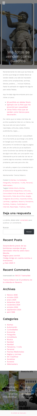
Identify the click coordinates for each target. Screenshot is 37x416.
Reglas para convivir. (11, 256)
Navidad (10, 342)
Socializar (11, 359)
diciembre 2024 (13, 302)
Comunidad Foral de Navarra (14, 193)
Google (28, 196)
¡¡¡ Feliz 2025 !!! (9, 263)
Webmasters (7, 185)
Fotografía (7, 183)
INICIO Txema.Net (22, 276)
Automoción (12, 327)
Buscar (6, 227)
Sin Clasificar (12, 357)
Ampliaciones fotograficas (13, 191)
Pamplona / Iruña (18, 183)
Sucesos (10, 362)
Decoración (7, 196)
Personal (29, 183)
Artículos (26, 191)
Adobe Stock (13, 188)
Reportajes (14, 207)
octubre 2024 (12, 307)
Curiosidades (22, 180)
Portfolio (6, 204)
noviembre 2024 (13, 305)
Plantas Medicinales (15, 352)
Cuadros (29, 193)
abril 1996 (11, 312)
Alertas (13, 180)
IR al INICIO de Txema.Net (18, 413)
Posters (13, 204)
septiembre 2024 (14, 310)
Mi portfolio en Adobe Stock (18, 102)
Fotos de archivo (18, 196)
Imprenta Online (26, 199)
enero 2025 (11, 300)
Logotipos (14, 201)
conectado (24, 220)
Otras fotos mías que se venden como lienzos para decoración (18, 112)
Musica (10, 339)
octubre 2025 (12, 297)
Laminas (6, 201)
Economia (11, 332)
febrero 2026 (12, 295)
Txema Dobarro (9, 280)
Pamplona (29, 201)
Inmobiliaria (12, 337)
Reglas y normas (14, 354)
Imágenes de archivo (11, 199)
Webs (28, 207)
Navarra (22, 201)
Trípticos (22, 207)
